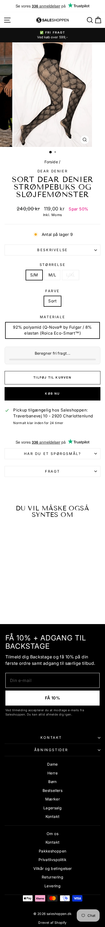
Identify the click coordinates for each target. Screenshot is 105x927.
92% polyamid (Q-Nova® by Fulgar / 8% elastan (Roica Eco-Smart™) (52, 330)
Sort (52, 300)
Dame (52, 764)
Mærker (52, 799)
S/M (34, 274)
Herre (52, 773)
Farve (52, 291)
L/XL (70, 274)
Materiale (52, 317)
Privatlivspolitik (52, 859)
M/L (52, 274)
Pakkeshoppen (52, 851)
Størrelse (52, 264)
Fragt (52, 471)
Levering (52, 886)
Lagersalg (52, 808)
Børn (52, 781)
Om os (52, 833)
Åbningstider (51, 750)
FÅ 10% (52, 697)
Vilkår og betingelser (52, 868)
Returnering (52, 877)
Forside (51, 162)
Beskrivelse (52, 250)
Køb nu (52, 393)
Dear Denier (52, 171)
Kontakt (51, 737)
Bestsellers (52, 790)
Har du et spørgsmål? (52, 453)
